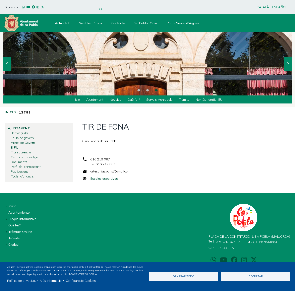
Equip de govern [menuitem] (22, 138)
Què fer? (14, 225)
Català (263, 7)
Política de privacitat (21, 281)
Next (288, 64)
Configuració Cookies (81, 281)
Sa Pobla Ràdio (145, 23)
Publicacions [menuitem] (19, 171)
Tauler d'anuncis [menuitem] (22, 176)
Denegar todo (183, 276)
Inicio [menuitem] (76, 99)
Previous (7, 64)
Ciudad (13, 244)
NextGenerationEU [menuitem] (209, 99)
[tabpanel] (147, 63)
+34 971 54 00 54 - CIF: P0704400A (250, 242)
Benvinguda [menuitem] (19, 133)
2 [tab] (147, 90)
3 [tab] (156, 90)
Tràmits (14, 238)
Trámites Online (20, 232)
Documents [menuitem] (19, 162)
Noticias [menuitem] (115, 99)
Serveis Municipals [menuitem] (159, 99)
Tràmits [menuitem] (184, 99)
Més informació (51, 281)
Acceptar (255, 276)
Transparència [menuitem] (21, 152)
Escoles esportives (104, 178)
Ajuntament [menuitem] (94, 99)
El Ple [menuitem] (14, 147)
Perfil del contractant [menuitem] (26, 167)
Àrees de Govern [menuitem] (23, 143)
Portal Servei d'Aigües (183, 23)
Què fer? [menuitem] (134, 99)
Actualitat (62, 23)
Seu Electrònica (90, 23)
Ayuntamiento (19, 212)
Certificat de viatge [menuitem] (24, 157)
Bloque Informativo (22, 219)
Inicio (10, 112)
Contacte (118, 23)
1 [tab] (138, 90)
